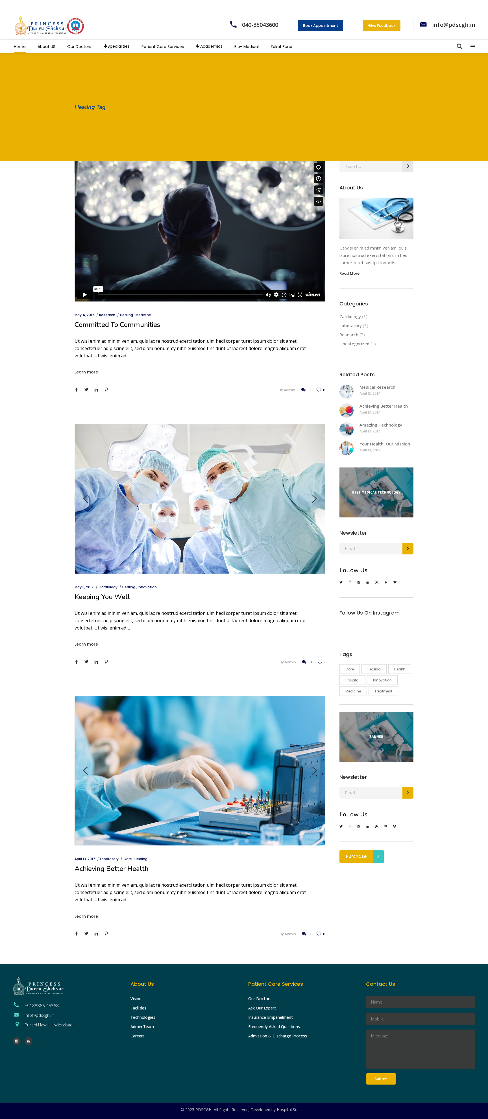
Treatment (383, 691)
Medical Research (377, 387)
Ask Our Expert (262, 1008)
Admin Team (142, 1026)
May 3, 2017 (84, 587)
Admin (289, 390)
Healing (126, 314)
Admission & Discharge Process (277, 1036)
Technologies (142, 1017)
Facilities (138, 1008)
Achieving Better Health (112, 868)
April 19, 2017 (370, 450)
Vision (135, 998)
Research (107, 314)
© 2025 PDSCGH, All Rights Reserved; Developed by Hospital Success (244, 1109)
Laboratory (109, 858)
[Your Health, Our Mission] (346, 448)
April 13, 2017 (85, 858)
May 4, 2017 (84, 314)
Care (127, 858)
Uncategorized (354, 343)
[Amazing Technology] (346, 429)
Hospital (352, 680)
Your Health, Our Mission (385, 444)
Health (399, 669)
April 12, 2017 (370, 393)
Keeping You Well (102, 596)
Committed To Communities (117, 324)
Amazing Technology (381, 425)
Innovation (147, 587)
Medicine (143, 314)
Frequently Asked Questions (274, 1026)
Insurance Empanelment (270, 1017)
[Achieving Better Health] (346, 410)
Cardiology (108, 587)
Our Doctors (259, 998)
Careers (137, 1036)
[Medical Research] (346, 391)
